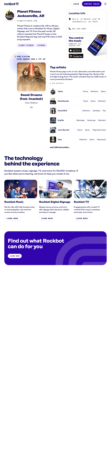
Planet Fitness (26, 45)
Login (76, 4)
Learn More (12, 218)
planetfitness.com (27, 20)
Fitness (41, 45)
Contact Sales (91, 4)
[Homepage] (11, 4)
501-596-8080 (79, 28)
